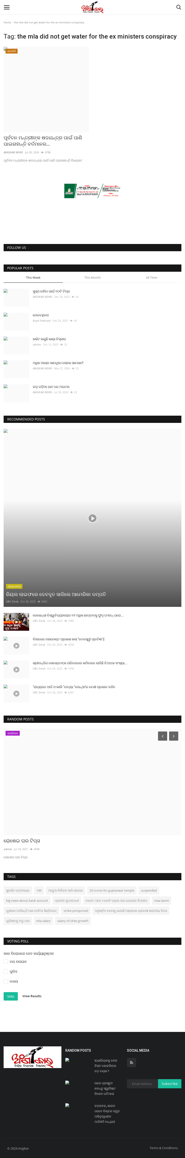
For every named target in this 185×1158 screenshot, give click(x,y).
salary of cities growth (72, 921)
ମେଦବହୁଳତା (41, 315)
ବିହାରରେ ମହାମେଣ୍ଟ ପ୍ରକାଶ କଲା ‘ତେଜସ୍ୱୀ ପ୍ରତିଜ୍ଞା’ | (68, 639)
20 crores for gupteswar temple (112, 890)
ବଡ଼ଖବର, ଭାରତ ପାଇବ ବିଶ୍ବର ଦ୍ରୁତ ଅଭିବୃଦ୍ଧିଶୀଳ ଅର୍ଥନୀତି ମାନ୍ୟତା (107, 1114)
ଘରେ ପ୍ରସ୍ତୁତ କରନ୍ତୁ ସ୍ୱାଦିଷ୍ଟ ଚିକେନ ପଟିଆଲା (105, 1088)
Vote (10, 996)
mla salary (43, 921)
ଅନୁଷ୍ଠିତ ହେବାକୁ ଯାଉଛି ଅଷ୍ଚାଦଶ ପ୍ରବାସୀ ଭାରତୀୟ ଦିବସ (131, 910)
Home (7, 22)
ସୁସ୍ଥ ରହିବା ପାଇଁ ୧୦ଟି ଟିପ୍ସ (51, 291)
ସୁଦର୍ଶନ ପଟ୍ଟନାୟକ (18, 890)
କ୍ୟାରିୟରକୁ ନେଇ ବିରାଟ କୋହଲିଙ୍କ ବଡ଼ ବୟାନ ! (105, 1066)
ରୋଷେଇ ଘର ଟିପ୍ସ (22, 841)
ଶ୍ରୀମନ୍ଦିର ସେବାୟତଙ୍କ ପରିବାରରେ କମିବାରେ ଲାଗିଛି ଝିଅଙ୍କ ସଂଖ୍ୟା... (80, 663)
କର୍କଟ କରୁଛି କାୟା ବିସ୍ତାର (49, 339)
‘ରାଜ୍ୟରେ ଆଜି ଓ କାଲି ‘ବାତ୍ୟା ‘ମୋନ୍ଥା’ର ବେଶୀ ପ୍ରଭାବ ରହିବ (74, 687)
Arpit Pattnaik (42, 320)
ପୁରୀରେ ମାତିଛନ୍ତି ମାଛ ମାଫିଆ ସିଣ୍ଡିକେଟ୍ (31, 910)
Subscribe (170, 1083)
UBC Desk (12, 601)
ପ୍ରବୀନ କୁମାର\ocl (67, 900)
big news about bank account (27, 900)
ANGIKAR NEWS (13, 152)
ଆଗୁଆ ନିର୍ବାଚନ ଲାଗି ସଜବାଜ (65, 890)
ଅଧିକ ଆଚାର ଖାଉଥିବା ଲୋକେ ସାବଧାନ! (58, 363)
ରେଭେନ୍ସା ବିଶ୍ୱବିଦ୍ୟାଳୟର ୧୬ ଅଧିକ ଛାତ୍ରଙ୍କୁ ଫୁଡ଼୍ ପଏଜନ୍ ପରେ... (78, 615)
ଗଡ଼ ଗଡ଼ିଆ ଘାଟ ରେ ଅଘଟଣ (51, 387)
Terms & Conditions (164, 1148)
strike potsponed (76, 910)
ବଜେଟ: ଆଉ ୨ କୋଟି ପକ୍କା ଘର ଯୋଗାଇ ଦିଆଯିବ (116, 900)
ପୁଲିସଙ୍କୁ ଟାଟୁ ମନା (17, 921)
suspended (149, 890)
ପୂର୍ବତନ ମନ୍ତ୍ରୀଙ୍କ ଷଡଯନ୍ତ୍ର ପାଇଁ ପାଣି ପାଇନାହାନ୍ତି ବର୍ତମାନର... (43, 141)
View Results (31, 996)
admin (37, 344)
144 (38, 890)
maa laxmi (161, 900)
